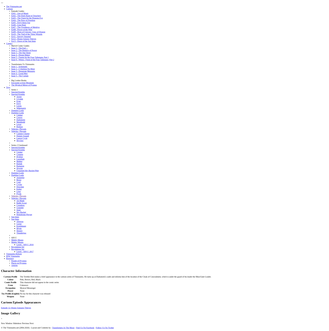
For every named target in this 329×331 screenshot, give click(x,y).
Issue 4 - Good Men (19, 73)
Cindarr (19, 115)
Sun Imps (15, 217)
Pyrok (18, 194)
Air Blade (20, 201)
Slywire (19, 168)
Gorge (19, 224)
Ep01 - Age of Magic (20, 13)
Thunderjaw (21, 233)
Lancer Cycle (21, 138)
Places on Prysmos (18, 263)
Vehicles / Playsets (18, 129)
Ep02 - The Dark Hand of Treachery (26, 16)
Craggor (19, 154)
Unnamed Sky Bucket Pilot (27, 171)
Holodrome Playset (24, 214)
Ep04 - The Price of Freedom (23, 20)
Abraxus (19, 221)
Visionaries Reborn (14, 254)
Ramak (19, 164)
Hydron (19, 157)
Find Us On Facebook (85, 328)
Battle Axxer (21, 203)
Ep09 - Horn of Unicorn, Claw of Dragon (28, 32)
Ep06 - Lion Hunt (18, 25)
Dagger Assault (22, 136)
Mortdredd (20, 122)
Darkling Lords (17, 110)
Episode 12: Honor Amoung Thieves (16, 308)
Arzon (19, 97)
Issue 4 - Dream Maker (20, 55)
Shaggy (19, 231)
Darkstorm (20, 120)
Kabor (19, 189)
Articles (14, 265)
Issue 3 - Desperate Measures (23, 71)
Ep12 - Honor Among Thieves (23, 39)
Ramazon (20, 166)
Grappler (20, 208)
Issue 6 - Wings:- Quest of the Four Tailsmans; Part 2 (32, 60)
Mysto (19, 228)
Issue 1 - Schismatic (19, 67)
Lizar (18, 191)
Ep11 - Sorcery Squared (21, 36)
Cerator (19, 152)
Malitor (19, 161)
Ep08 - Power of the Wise (21, 30)
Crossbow (20, 205)
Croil (18, 182)
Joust (18, 210)
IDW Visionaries (13, 256)
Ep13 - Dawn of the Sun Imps (23, 41)
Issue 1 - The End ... (19, 48)
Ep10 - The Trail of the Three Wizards (26, 34)
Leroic (19, 106)
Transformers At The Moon (63, 328)
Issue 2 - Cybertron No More (23, 69)
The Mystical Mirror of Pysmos (24, 85)
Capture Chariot (22, 134)
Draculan (20, 187)
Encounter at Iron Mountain (22, 83)
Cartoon (9, 9)
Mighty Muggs (17, 240)
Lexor (18, 124)
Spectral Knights (18, 92)
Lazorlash (20, 159)
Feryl (18, 103)
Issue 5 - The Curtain (19, 76)
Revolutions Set (17, 247)
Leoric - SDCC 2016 (25, 245)
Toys (8, 87)
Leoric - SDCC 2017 (25, 251)
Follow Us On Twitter (105, 328)
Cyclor (19, 184)
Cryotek (19, 99)
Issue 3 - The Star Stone (21, 53)
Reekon (19, 127)
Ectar (18, 101)
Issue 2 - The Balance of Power (24, 50)
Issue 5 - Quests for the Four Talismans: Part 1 (30, 57)
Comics (9, 43)
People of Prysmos (18, 261)
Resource (10, 258)
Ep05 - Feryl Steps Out (20, 23)
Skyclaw (20, 140)
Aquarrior (20, 177)
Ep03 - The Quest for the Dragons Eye (27, 18)
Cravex (19, 117)
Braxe (18, 180)
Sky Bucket (21, 212)
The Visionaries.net (14, 6)
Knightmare (21, 226)
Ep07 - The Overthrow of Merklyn (25, 27)
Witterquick (21, 108)
